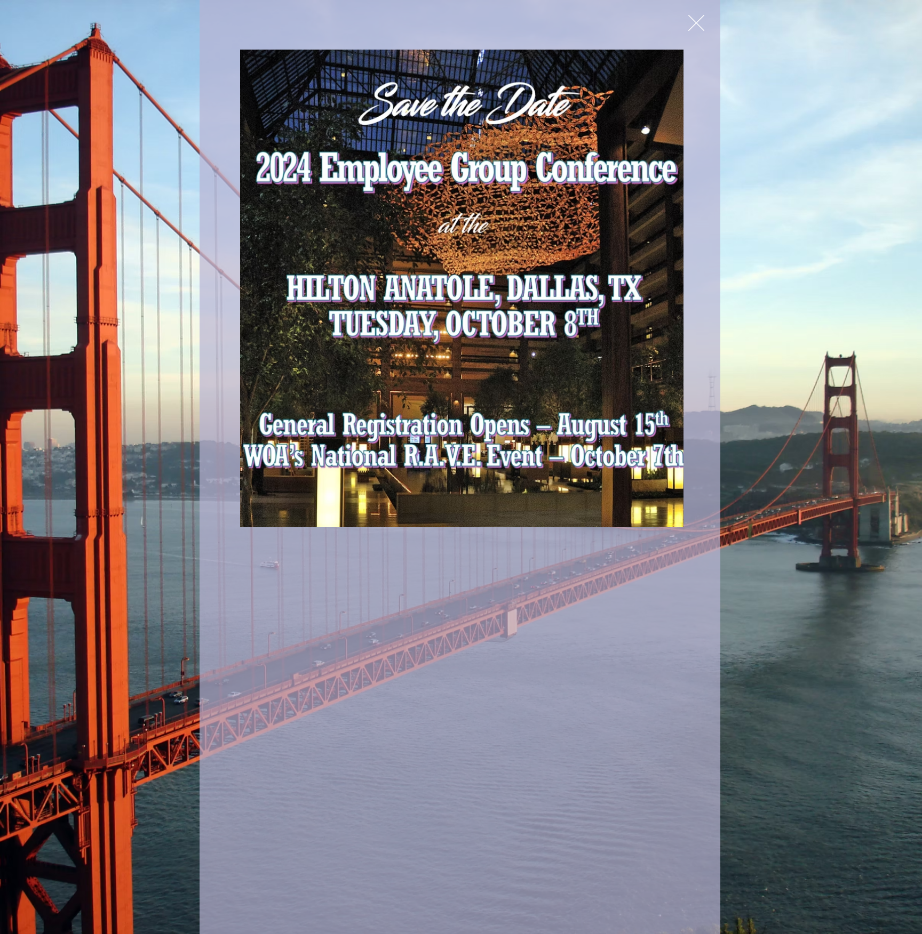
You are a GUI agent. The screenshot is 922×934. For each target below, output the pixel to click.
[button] (696, 23)
